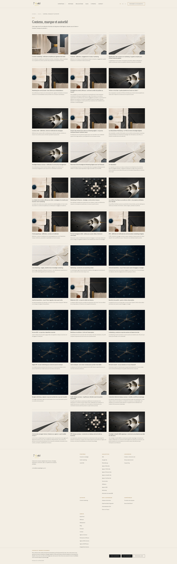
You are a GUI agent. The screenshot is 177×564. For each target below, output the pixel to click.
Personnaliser (139, 555)
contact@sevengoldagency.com (39, 468)
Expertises (61, 3)
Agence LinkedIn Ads (106, 475)
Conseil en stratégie (84, 456)
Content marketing (84, 500)
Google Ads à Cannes (84, 547)
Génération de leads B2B (107, 493)
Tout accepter (115, 555)
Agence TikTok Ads (106, 469)
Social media (105, 481)
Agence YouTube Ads (106, 478)
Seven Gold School (128, 503)
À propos (93, 3)
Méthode (70, 3)
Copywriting (127, 463)
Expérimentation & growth (107, 503)
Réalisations (79, 3)
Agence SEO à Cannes (84, 540)
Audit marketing (83, 460)
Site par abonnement (128, 460)
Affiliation (104, 484)
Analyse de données (106, 500)
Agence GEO (104, 487)
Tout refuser (127, 555)
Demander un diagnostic (136, 3)
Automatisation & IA (106, 506)
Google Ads (104, 460)
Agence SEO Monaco (84, 544)
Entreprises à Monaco (84, 537)
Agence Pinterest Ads (106, 472)
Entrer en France (105, 509)
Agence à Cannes (83, 534)
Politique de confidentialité (38, 560)
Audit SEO (82, 463)
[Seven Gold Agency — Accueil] (36, 3)
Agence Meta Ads (106, 466)
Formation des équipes (129, 500)
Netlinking (104, 490)
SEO (103, 456)
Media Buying (105, 463)
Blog (87, 3)
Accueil (34, 13)
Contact (100, 3)
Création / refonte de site (129, 456)
